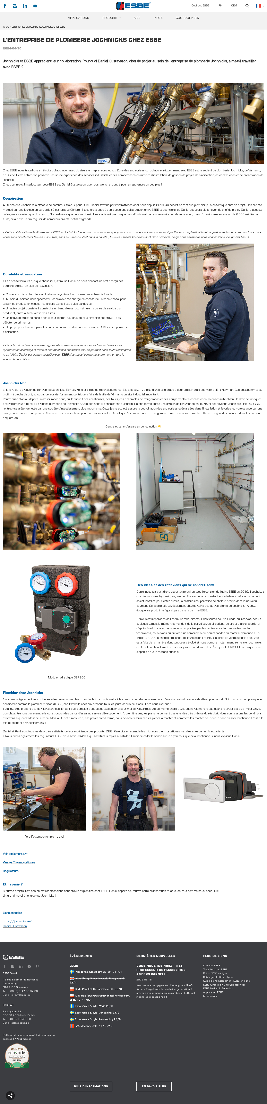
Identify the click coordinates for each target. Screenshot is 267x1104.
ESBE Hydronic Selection (218, 989)
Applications (78, 18)
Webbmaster (23, 1039)
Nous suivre (210, 996)
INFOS (158, 18)
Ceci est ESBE (200, 6)
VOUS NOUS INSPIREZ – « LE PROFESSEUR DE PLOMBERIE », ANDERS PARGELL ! (161, 970)
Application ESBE (213, 992)
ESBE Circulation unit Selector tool (224, 985)
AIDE (137, 18)
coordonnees (187, 18)
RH (220, 6)
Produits (109, 18)
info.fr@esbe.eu (21, 995)
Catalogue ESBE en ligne (218, 977)
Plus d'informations (91, 1087)
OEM (234, 6)
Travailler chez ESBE (215, 970)
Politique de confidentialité (19, 1035)
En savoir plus (154, 1087)
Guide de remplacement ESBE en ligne (226, 981)
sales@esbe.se (20, 1023)
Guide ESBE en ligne (215, 973)
